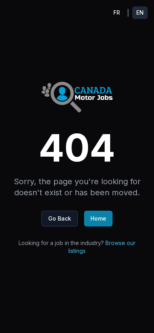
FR (116, 12)
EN (140, 12)
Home (98, 218)
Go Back (59, 218)
